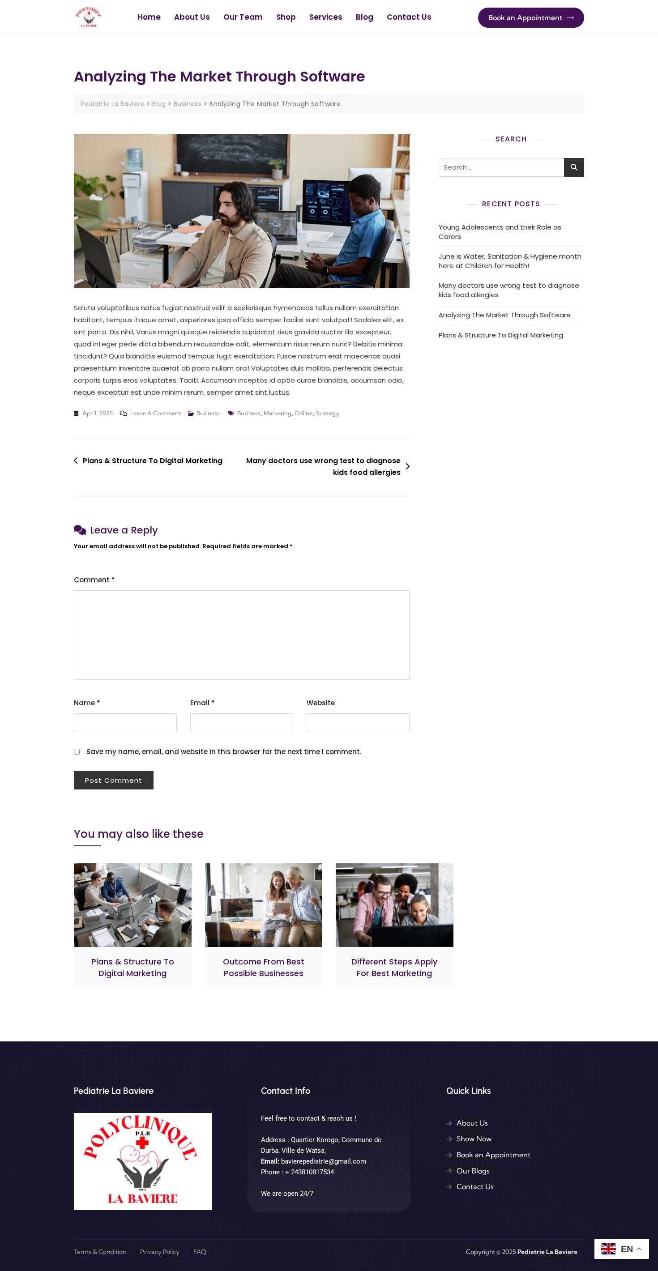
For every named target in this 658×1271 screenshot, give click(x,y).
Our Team (243, 17)
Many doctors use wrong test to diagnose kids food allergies (323, 467)
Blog (364, 17)
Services (325, 17)
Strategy (327, 413)
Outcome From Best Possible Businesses (263, 967)
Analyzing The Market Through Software (505, 315)
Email (202, 703)
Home (149, 17)
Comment (94, 579)
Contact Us (409, 17)
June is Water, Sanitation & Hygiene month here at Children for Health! (510, 261)
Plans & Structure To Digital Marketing (152, 461)
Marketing (277, 413)
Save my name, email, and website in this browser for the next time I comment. (223, 751)
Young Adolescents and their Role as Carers (500, 231)
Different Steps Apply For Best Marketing (394, 967)
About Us (192, 17)
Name (87, 703)
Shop (286, 17)
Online (303, 413)
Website (321, 703)
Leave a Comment (155, 412)
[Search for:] (511, 167)
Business (208, 413)
